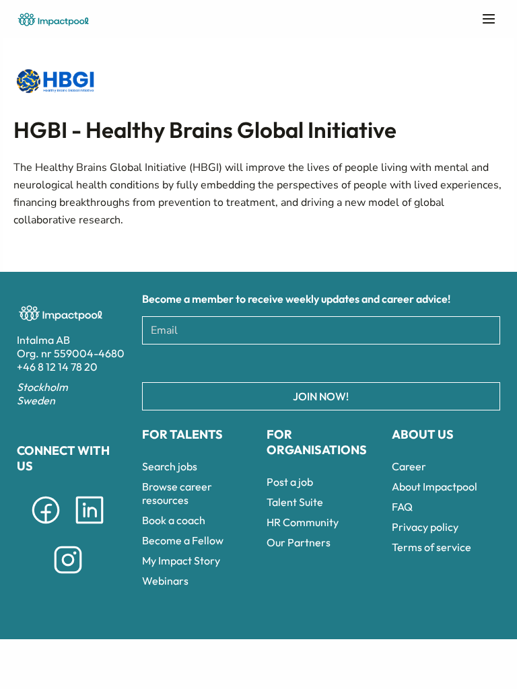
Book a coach (173, 520)
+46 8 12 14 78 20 (57, 366)
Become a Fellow (182, 540)
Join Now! (321, 396)
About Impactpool (434, 486)
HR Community (303, 522)
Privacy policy (425, 527)
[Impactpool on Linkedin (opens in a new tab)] (89, 526)
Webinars (165, 580)
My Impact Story (181, 560)
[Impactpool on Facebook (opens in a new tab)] (46, 526)
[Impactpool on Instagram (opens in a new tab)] (68, 576)
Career (409, 466)
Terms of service (431, 547)
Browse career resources (177, 493)
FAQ (402, 506)
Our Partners (299, 542)
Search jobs (169, 466)
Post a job (290, 481)
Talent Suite (295, 502)
